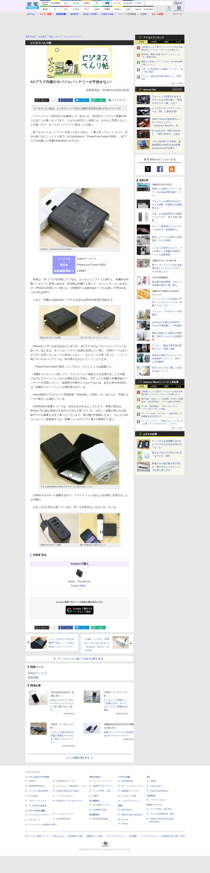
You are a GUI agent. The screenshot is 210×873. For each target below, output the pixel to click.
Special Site (149, 89)
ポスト (44, 100)
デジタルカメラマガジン (39, 815)
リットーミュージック (102, 781)
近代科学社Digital (100, 819)
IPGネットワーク (154, 805)
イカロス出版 (124, 777)
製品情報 (33, 677)
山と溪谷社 (94, 801)
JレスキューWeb (128, 796)
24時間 (154, 42)
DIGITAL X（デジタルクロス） (70, 801)
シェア (68, 100)
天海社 (153, 781)
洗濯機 (143, 14)
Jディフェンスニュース (131, 786)
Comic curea (155, 786)
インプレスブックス (65, 814)
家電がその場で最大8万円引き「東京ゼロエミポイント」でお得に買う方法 (167, 466)
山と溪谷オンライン (101, 805)
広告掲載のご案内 (75, 836)
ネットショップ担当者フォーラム (71, 786)
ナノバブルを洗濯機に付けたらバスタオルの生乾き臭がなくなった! (167, 444)
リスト (53, 100)
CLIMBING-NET (100, 810)
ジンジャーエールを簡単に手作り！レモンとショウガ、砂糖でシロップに (167, 302)
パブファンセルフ (158, 800)
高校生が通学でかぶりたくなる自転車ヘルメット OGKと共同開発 (167, 358)
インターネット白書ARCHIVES (43, 824)
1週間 (166, 42)
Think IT (32, 781)
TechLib (124, 824)
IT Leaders (33, 796)
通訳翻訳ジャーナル (130, 791)
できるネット (35, 819)
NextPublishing (63, 819)
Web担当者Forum (36, 786)
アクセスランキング (153, 37)
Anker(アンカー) (37, 673)
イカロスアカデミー (130, 801)
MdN (120, 805)
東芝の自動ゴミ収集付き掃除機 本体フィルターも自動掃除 (167, 336)
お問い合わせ (58, 836)
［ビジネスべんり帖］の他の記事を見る (79, 658)
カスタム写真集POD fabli (162, 814)
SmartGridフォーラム (66, 781)
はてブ (84, 100)
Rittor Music (95, 777)
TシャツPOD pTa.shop (161, 809)
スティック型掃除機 (127, 14)
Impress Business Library (68, 791)
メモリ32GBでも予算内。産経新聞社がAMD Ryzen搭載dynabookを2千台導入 (166, 144)
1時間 (141, 42)
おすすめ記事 (150, 434)
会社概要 (133, 836)
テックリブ (123, 819)
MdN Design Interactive (131, 815)
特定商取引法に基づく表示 (173, 836)
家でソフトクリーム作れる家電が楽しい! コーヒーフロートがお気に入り (167, 268)
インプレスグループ (149, 836)
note (100, 100)
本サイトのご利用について (37, 836)
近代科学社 (94, 815)
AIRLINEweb (127, 781)
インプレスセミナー (65, 796)
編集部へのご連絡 (94, 836)
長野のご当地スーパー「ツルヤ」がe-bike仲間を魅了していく (167, 192)
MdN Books (126, 810)
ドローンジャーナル (37, 801)
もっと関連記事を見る (77, 757)
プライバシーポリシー (116, 836)
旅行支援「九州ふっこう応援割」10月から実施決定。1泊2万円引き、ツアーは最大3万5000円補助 (162, 402)
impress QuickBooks (159, 791)
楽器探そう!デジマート (103, 786)
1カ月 (178, 42)
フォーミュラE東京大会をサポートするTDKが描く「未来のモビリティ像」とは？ (167, 99)
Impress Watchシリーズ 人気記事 (161, 382)
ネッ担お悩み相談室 (37, 805)
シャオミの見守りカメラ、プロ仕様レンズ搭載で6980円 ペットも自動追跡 (167, 251)
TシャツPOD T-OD (102, 791)
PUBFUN (151, 796)
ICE (148, 777)
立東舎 (96, 796)
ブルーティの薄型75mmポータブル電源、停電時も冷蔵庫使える (167, 204)
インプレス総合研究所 (38, 791)
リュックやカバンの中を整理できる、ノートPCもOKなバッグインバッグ (62, 643)
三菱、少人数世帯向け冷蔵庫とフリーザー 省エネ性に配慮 (167, 217)
